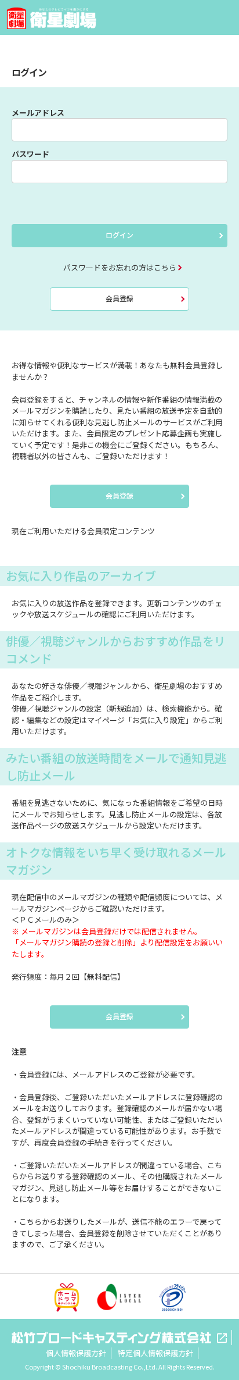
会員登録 (119, 298)
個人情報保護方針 (76, 1352)
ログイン (119, 235)
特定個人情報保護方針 (155, 1352)
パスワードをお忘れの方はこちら (119, 267)
